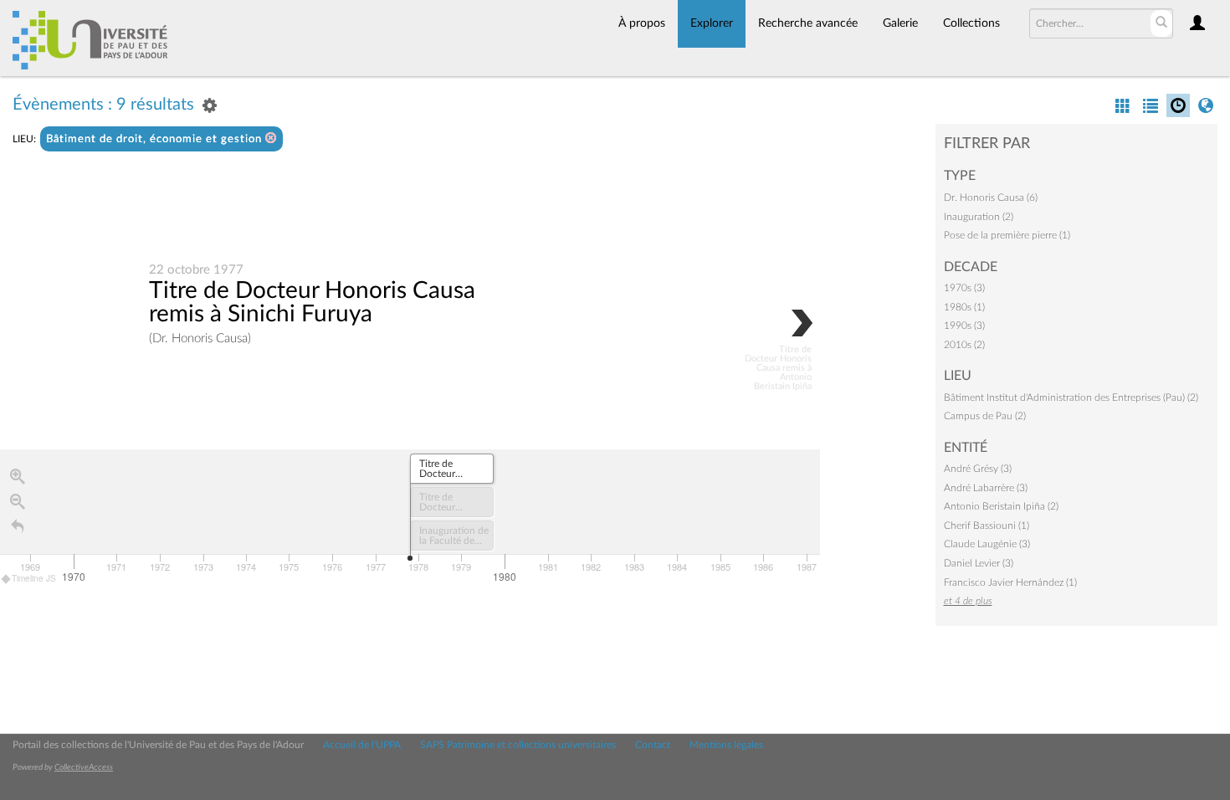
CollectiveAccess (83, 767)
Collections (971, 23)
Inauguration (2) (978, 217)
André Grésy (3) (978, 469)
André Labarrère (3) (986, 488)
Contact (652, 745)
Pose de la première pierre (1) (1007, 235)
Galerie (900, 23)
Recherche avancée (808, 23)
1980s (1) (964, 307)
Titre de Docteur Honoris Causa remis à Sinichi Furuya (312, 302)
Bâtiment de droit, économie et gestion (155, 139)
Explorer (711, 23)
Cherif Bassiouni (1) (986, 526)
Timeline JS (34, 578)
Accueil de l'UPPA (362, 745)
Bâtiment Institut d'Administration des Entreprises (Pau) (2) (1071, 397)
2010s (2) (964, 345)
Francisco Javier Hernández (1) (1010, 582)
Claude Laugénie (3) (987, 544)
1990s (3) (964, 326)
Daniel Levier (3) (978, 563)
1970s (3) (964, 288)
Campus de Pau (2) (985, 416)
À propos (641, 23)
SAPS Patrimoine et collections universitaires (518, 745)
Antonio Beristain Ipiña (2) (1001, 506)
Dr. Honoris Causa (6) (991, 197)
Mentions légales (726, 745)
